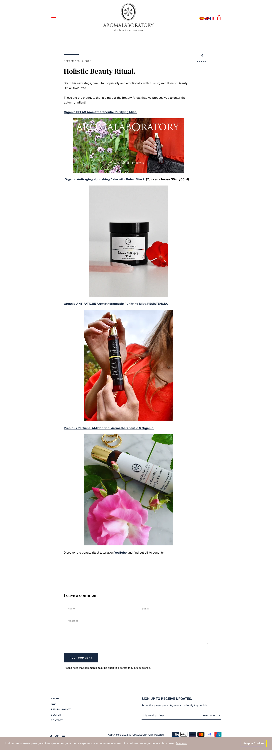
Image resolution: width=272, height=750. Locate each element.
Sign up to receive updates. (167, 698)
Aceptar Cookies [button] (253, 743)
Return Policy (61, 709)
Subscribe (209, 715)
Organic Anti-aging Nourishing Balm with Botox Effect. (105, 179)
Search (56, 714)
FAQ (53, 703)
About (55, 698)
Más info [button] (181, 743)
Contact (57, 720)
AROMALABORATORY (141, 734)
